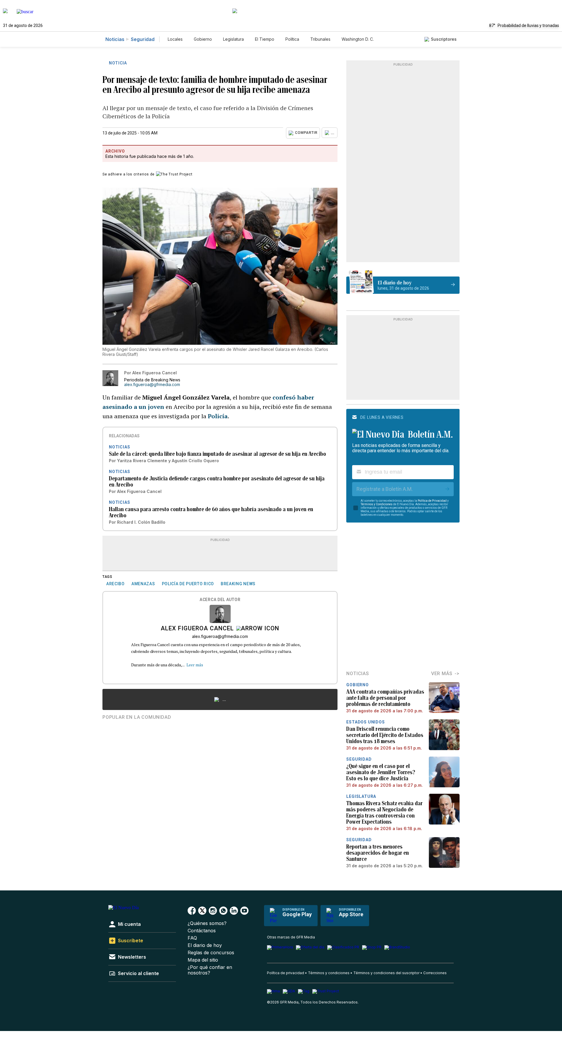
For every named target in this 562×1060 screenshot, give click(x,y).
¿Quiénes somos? (207, 923)
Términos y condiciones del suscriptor (386, 973)
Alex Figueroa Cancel (197, 629)
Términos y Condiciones (377, 504)
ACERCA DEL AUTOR (220, 600)
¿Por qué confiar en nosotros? (210, 970)
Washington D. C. (358, 39)
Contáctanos (202, 930)
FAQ (192, 938)
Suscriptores (444, 39)
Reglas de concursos (211, 952)
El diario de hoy (205, 945)
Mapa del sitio (203, 960)
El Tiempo (264, 39)
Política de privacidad (285, 973)
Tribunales (320, 39)
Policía (218, 416)
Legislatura (233, 39)
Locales (175, 39)
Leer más (194, 665)
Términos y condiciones (328, 973)
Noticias (114, 39)
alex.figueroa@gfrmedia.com (152, 384)
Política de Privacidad (432, 500)
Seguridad (143, 39)
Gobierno (203, 39)
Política (292, 39)
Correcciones (435, 973)
